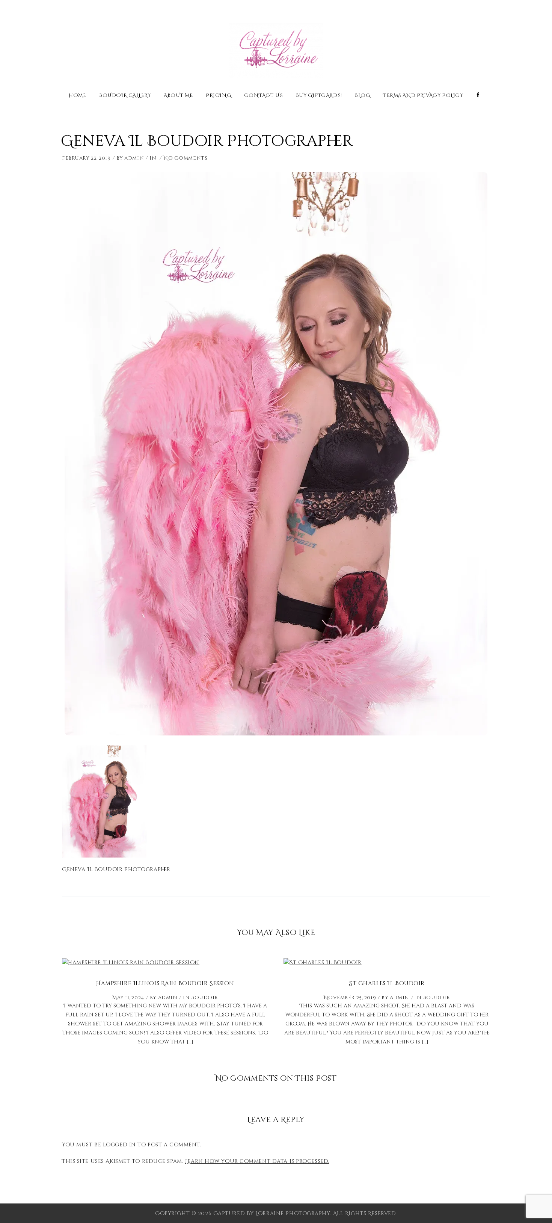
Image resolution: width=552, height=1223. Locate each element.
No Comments (185, 158)
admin (134, 158)
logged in (119, 1144)
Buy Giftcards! (319, 96)
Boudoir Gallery (125, 96)
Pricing (218, 96)
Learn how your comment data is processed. (257, 1161)
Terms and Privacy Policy (423, 96)
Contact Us (263, 96)
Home (77, 96)
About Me (178, 96)
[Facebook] (478, 95)
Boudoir (204, 997)
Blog (362, 96)
